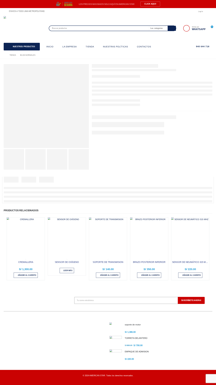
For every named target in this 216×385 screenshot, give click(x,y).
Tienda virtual (62, 335)
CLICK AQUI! (150, 4)
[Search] (172, 28)
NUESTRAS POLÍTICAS (115, 46)
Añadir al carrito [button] (27, 275)
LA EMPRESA (69, 46)
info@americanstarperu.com (25, 339)
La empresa (62, 330)
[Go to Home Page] (4, 55)
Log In (200, 11)
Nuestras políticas (64, 340)
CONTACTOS (144, 46)
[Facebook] (210, 11)
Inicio (59, 325)
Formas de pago (63, 345)
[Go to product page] (26, 236)
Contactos (61, 350)
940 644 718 (202, 46)
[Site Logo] (17, 28)
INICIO (49, 46)
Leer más (67, 270)
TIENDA (90, 46)
